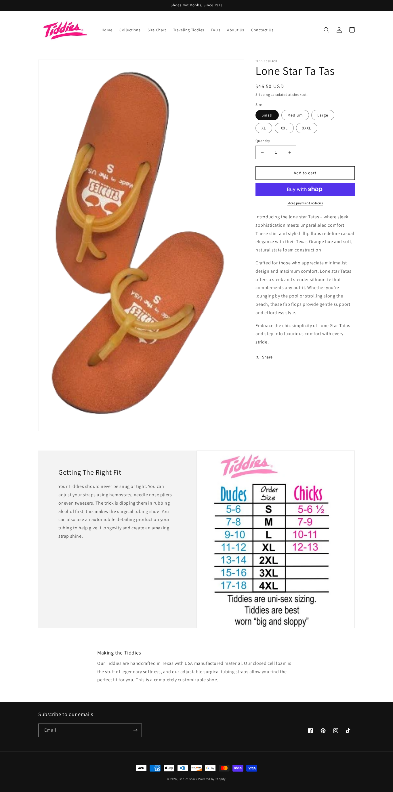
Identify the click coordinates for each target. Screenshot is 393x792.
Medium (295, 115)
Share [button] (267, 357)
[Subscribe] (135, 730)
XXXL (306, 128)
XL (264, 128)
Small (267, 115)
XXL (284, 128)
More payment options (305, 203)
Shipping (262, 94)
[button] (326, 30)
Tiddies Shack (187, 779)
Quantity (262, 141)
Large (322, 115)
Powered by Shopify (212, 779)
